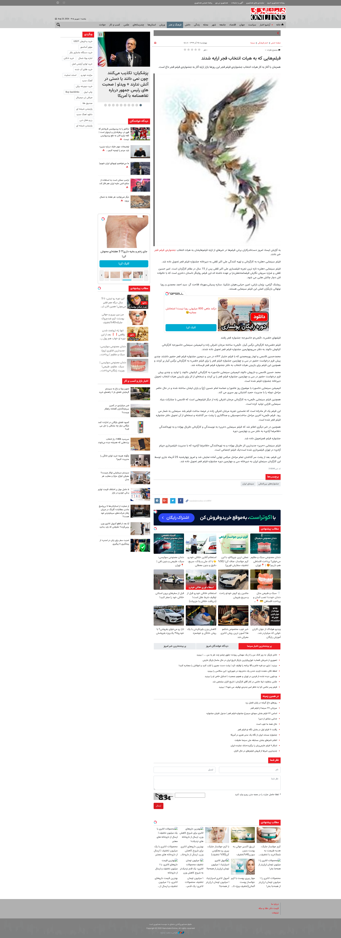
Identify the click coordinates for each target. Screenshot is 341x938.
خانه (278, 25)
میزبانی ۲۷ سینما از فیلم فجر (263, 708)
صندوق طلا (87, 103)
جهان (242, 25)
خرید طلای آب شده (83, 69)
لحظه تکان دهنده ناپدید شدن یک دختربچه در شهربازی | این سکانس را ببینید (242, 671)
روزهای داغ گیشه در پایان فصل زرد (261, 703)
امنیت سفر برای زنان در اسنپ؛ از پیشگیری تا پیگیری (114, 542)
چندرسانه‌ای (138, 25)
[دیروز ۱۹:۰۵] (140, 168)
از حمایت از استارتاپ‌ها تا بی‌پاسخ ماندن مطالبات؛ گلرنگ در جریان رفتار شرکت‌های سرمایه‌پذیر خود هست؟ (114, 511)
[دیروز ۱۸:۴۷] (140, 185)
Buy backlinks (72, 92)
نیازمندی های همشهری (255, 2)
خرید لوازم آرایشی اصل (82, 64)
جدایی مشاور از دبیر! (267, 719)
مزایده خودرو (86, 75)
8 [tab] (113, 105)
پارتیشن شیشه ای (84, 109)
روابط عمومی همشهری (203, 2)
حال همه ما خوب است (266, 724)
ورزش (162, 25)
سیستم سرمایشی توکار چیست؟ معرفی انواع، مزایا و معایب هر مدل (115, 476)
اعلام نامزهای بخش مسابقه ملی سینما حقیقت (256, 740)
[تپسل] (167, 293)
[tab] (259, 646)
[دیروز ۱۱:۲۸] (140, 151)
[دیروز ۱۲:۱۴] (140, 133)
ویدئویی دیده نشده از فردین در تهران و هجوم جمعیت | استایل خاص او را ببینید (241, 676)
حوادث (102, 25)
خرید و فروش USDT (83, 41)
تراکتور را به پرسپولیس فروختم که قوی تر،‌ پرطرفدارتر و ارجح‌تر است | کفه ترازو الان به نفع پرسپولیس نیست (114, 134)
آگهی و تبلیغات (237, 2)
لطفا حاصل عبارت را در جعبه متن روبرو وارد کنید (258, 794)
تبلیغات (275, 913)
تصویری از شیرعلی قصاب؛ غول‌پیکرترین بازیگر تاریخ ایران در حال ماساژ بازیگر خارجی (240, 660)
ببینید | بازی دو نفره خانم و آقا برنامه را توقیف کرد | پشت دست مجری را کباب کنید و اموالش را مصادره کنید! (228, 665)
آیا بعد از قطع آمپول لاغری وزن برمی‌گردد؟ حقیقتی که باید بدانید (114, 525)
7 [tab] (117, 105)
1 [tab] (140, 105)
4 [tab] (128, 105)
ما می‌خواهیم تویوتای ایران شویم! (114, 163)
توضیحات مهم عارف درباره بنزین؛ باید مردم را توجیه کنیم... (114, 148)
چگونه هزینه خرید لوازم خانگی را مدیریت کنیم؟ (114, 457)
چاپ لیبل (88, 92)
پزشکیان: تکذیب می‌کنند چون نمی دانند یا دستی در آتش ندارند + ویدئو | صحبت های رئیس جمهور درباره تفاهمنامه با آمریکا (125, 84)
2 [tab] (136, 105)
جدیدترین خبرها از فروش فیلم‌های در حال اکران (255, 751)
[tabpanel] (124, 67)
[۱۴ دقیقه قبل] (124, 49)
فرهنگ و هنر (175, 25)
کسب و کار (114, 25)
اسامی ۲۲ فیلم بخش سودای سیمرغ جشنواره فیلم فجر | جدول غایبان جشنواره (242, 713)
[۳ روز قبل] (140, 528)
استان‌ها (152, 25)
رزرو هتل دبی (86, 120)
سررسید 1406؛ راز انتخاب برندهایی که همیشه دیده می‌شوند (113, 440)
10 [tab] (105, 105)
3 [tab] (132, 105)
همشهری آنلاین (266, 14)
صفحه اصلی (276, 42)
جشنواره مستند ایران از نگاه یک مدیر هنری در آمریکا (254, 735)
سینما (252, 42)
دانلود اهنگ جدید (84, 114)
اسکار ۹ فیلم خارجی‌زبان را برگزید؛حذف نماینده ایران (254, 745)
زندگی (197, 25)
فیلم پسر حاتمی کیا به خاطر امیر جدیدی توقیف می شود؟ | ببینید (248, 687)
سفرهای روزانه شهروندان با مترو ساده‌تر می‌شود (254, 33)
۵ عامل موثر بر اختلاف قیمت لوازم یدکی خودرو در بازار (113, 491)
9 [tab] (109, 105)
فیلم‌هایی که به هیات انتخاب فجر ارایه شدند (241, 58)
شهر (214, 25)
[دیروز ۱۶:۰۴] (140, 444)
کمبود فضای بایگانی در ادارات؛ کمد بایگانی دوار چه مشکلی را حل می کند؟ (113, 426)
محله (205, 25)
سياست (252, 25)
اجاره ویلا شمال (85, 58)
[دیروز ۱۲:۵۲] (140, 201)
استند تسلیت (70, 75)
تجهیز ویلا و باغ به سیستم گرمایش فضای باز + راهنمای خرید (114, 390)
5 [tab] (125, 105)
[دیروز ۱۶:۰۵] (140, 393)
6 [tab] (121, 105)
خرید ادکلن (69, 58)
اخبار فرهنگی (263, 42)
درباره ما (275, 904)
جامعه (223, 25)
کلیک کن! (191, 328)
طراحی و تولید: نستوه (169, 932)
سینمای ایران (248, 484)
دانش (187, 25)
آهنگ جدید (87, 81)
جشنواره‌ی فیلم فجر (165, 250)
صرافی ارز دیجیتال (84, 97)
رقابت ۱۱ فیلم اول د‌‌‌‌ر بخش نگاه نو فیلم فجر (257, 729)
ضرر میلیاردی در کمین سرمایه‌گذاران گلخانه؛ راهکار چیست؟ (116, 409)
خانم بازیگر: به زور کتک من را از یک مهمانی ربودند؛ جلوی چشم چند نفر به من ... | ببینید (237, 655)
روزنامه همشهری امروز (276, 2)
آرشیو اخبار (265, 25)
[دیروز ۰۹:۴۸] (140, 511)
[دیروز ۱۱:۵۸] (140, 477)
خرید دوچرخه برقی (84, 86)
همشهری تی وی (221, 2)
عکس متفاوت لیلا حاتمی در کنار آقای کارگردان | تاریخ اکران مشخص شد (245, 682)
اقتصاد (232, 25)
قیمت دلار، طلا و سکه (269, 908)
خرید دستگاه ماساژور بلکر (80, 52)
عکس (126, 25)
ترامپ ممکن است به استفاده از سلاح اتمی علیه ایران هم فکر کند (114, 181)
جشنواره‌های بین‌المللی (268, 484)
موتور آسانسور (86, 47)
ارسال (158, 806)
